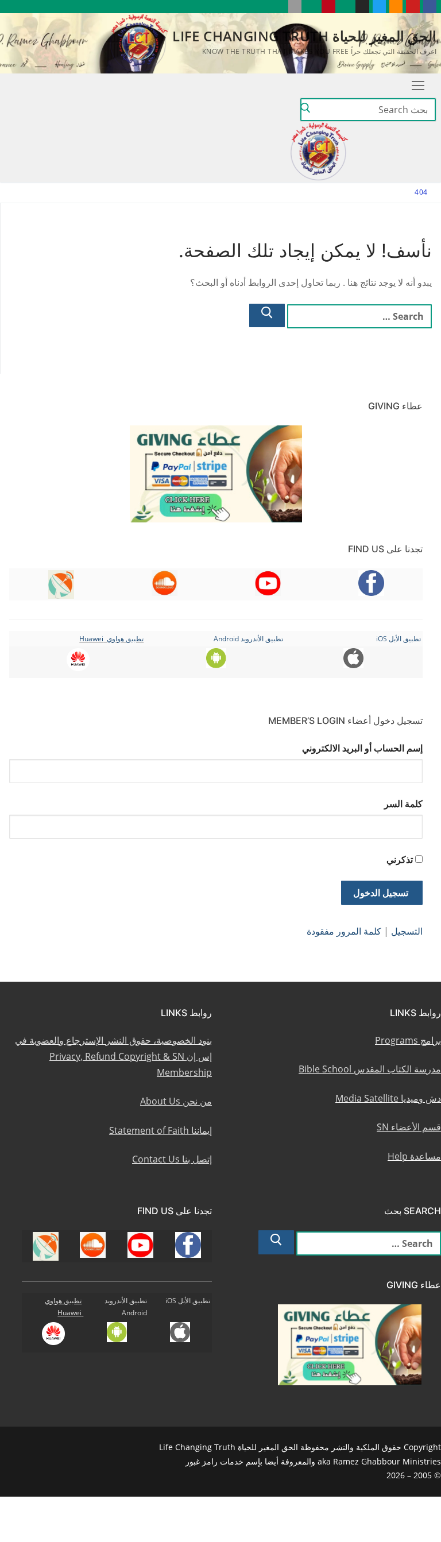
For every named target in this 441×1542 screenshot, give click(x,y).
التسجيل (407, 931)
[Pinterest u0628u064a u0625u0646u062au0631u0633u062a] (328, 6)
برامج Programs (408, 1040)
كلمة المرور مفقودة (344, 931)
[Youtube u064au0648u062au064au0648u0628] (412, 6)
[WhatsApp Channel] (345, 6)
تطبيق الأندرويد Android (248, 639)
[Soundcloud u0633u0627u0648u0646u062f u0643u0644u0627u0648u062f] (396, 6)
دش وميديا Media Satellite (388, 1098)
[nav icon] (418, 85)
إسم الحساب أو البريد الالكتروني (362, 748)
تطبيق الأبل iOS (398, 639)
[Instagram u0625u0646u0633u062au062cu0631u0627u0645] (362, 6)
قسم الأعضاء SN (409, 1127)
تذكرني (399, 859)
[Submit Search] (305, 110)
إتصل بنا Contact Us (172, 1159)
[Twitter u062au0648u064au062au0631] (379, 6)
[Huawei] (277, 6)
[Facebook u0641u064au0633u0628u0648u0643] (429, 6)
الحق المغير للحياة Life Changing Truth (304, 36)
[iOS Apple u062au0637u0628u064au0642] (294, 6)
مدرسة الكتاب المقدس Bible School (370, 1069)
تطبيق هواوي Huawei (111, 639)
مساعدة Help (414, 1156)
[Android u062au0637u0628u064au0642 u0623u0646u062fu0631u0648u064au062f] (311, 6)
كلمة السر (403, 803)
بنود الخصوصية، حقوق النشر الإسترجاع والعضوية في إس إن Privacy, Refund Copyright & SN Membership (113, 1056)
